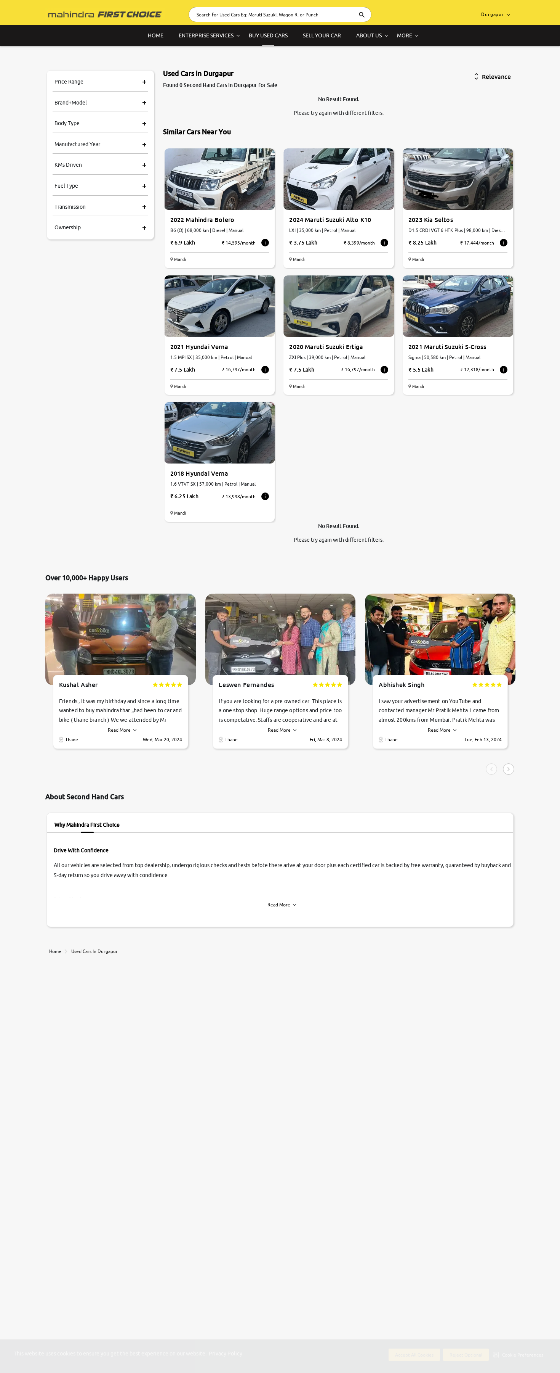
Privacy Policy (225, 1353)
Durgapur (492, 14)
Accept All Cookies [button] (414, 1355)
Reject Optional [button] (466, 1355)
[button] (518, 1355)
